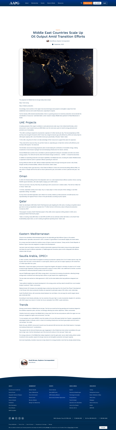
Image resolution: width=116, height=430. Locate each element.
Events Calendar (52, 390)
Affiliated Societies (12, 397)
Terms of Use (21, 424)
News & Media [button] (51, 3)
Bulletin (91, 405)
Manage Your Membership (34, 402)
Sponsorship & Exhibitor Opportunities (57, 397)
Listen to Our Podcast (73, 405)
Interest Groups (12, 392)
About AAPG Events (53, 392)
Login (104, 3)
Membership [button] (34, 3)
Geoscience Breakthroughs (75, 392)
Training (91, 390)
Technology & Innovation (74, 395)
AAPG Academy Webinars (54, 395)
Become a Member (33, 400)
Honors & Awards (12, 400)
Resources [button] (60, 3)
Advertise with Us (73, 408)
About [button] (26, 3)
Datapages (92, 400)
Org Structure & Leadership (14, 390)
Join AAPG (97, 3)
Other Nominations (13, 405)
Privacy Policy (71, 427)
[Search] (81, 3)
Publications (11, 402)
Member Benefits (32, 390)
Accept (103, 427)
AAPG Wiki (92, 408)
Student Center (32, 397)
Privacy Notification (13, 424)
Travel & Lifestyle (73, 400)
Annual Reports (12, 408)
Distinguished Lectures (94, 392)
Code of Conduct (29, 424)
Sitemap (50, 424)
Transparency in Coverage (41, 424)
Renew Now (88, 3)
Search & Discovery (94, 402)
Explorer (71, 390)
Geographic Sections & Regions (15, 395)
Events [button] (42, 3)
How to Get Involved (33, 395)
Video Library (92, 397)
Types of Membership (33, 392)
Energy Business (73, 397)
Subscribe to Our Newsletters (75, 402)
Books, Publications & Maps (95, 395)
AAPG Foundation (12, 410)
